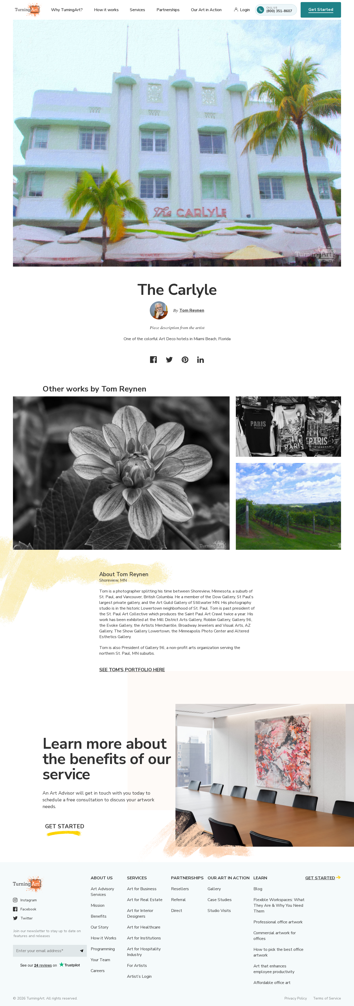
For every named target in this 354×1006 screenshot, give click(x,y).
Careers (98, 971)
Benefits (99, 916)
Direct (176, 911)
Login (245, 10)
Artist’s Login (139, 976)
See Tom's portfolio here (132, 670)
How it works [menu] (106, 10)
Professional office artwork (278, 922)
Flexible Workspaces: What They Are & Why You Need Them (279, 905)
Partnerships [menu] (168, 10)
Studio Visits (219, 911)
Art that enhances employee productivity (273, 969)
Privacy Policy (296, 998)
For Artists (137, 965)
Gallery (214, 889)
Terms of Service (327, 998)
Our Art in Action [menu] (206, 10)
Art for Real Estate (144, 900)
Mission (97, 905)
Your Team (100, 960)
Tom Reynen (191, 310)
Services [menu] (137, 10)
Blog (257, 889)
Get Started (320, 9)
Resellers (180, 889)
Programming (103, 949)
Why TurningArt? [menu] (67, 10)
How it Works (103, 938)
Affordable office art (272, 983)
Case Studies (220, 900)
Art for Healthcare (143, 927)
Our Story (99, 927)
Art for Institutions (144, 938)
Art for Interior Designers (140, 913)
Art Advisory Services (102, 891)
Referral (178, 900)
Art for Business (142, 889)
